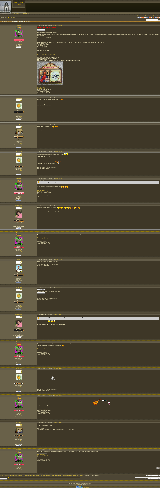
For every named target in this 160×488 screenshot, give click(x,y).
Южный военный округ (22, 475)
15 (54, 449)
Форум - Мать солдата (4, 475)
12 (54, 368)
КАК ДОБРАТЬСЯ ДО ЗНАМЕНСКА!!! (46, 54)
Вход (28, 10)
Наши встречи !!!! (41, 87)
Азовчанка (13, 18)
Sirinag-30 (18, 124)
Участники (147, 15)
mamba (18, 259)
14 (54, 422)
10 (54, 314)
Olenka (9, 18)
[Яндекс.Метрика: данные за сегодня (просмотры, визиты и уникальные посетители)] (85, 487)
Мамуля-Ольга (18, 205)
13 (54, 395)
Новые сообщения (140, 15)
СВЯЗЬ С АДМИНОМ (74, 484)
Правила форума (153, 15)
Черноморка (19, 97)
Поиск (158, 15)
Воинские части (13, 475)
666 (13, 17)
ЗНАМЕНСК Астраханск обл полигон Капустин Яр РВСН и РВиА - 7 (71, 475)
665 (11, 17)
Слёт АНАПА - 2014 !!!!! (42, 88)
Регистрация (24, 10)
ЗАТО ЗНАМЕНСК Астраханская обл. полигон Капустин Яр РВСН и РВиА (42, 475)
